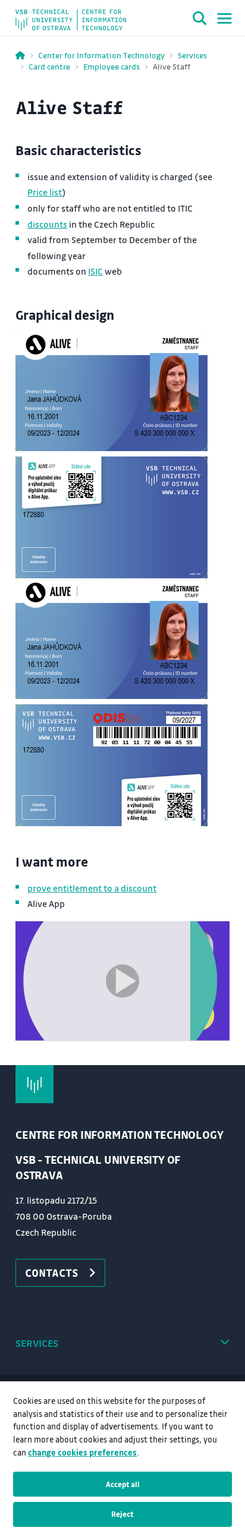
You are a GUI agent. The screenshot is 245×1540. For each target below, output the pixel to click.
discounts (47, 224)
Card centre (49, 66)
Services (192, 55)
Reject (122, 1514)
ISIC (95, 271)
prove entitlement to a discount (91, 888)
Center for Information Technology (101, 55)
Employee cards (111, 66)
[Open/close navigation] (224, 18)
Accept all (123, 1484)
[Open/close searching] (200, 20)
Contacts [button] (51, 1272)
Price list (44, 192)
